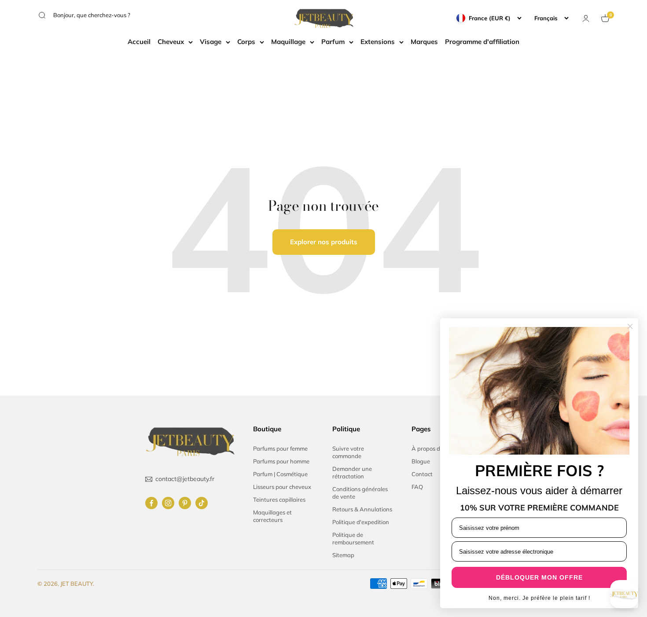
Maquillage (288, 41)
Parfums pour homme (281, 461)
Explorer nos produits (323, 242)
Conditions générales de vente (360, 492)
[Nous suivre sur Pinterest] (185, 503)
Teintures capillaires (279, 499)
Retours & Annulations (362, 509)
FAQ (417, 486)
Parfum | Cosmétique (280, 473)
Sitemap (343, 554)
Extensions (377, 41)
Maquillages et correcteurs (272, 516)
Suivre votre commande (348, 452)
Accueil (139, 41)
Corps (246, 41)
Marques (424, 41)
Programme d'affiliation (482, 41)
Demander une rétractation (352, 472)
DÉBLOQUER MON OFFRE (539, 577)
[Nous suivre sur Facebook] (151, 503)
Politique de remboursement (353, 538)
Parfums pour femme (280, 448)
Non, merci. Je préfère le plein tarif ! (539, 598)
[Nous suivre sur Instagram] (168, 503)
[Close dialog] (630, 326)
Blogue (421, 461)
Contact (422, 473)
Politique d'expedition (360, 521)
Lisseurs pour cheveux (282, 486)
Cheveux (171, 41)
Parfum (333, 41)
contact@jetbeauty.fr (184, 479)
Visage (210, 41)
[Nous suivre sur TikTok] (202, 503)
